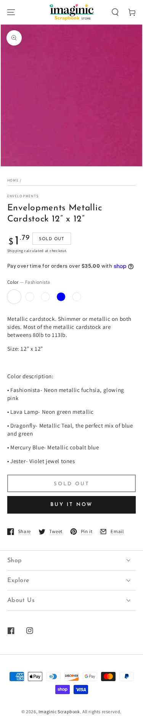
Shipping (15, 250)
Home (13, 180)
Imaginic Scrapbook (59, 711)
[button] (115, 12)
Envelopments (23, 196)
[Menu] (11, 12)
